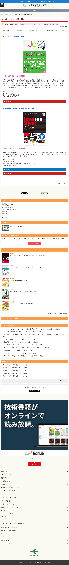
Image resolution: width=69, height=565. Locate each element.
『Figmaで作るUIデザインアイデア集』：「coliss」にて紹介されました (23, 356)
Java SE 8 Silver (13, 24)
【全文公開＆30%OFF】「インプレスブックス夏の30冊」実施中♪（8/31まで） (34, 1)
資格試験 (52, 24)
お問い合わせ (5, 501)
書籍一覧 (4, 471)
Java (6, 24)
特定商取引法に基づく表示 (10, 507)
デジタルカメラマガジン (9, 530)
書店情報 (4, 213)
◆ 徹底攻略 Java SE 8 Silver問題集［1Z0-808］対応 (21, 108)
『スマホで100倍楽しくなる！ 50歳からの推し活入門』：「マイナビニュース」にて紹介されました (31, 329)
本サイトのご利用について (10, 497)
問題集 (40, 24)
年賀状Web (5, 540)
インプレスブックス (7, 543)
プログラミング (32, 24)
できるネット (5, 537)
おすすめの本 (5, 206)
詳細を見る (9, 101)
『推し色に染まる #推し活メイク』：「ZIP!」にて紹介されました (21, 353)
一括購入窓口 (5, 481)
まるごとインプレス (7, 207)
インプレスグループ (7, 517)
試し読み (8, 170)
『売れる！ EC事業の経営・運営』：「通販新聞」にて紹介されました (23, 332)
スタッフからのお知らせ (9, 209)
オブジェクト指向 (23, 24)
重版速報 (4, 217)
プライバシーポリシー (8, 504)
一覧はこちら (63, 380)
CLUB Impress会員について (10, 487)
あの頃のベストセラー (8, 204)
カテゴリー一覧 (6, 474)
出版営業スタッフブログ (11, 14)
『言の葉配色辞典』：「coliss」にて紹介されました (17, 350)
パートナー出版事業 (7, 514)
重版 (57, 24)
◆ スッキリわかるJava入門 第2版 (14, 36)
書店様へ (4, 484)
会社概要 (4, 510)
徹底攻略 (46, 24)
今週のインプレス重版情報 (10, 365)
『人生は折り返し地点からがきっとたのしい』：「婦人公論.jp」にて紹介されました (27, 345)
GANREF (4, 534)
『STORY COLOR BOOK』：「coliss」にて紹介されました (20, 339)
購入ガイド (5, 478)
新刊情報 (4, 211)
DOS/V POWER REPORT (9, 527)
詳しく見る (35, 243)
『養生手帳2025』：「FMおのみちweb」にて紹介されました (20, 342)
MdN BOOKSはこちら (34, 10)
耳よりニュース (6, 215)
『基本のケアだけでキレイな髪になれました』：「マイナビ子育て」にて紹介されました (28, 347)
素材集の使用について (8, 491)
